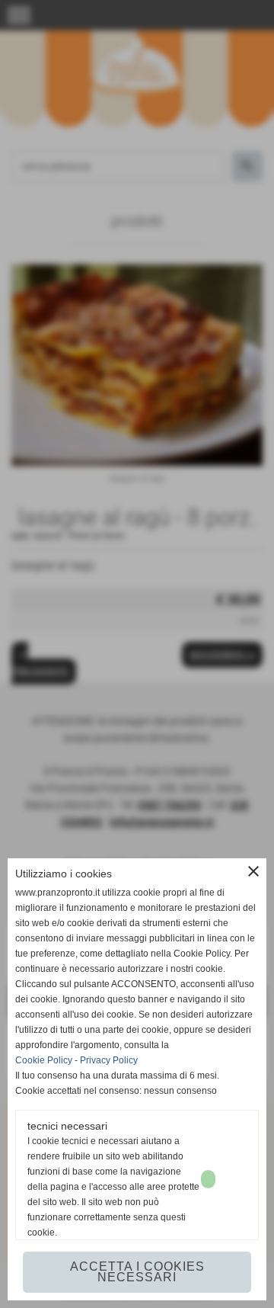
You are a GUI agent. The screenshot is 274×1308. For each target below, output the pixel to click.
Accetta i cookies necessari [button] (137, 1272)
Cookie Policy (43, 1060)
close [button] (253, 871)
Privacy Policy (109, 1060)
